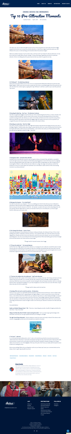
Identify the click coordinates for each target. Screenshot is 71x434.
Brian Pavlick (28, 19)
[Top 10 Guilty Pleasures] (18, 389)
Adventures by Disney (46, 410)
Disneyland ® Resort (45, 405)
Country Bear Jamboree (23, 355)
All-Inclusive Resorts (45, 413)
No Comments (43, 19)
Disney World (31, 355)
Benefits (29, 405)
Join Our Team (30, 407)
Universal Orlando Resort (46, 411)
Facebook (56, 404)
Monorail (44, 355)
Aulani (42, 408)
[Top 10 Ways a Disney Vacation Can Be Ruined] (53, 389)
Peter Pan (49, 355)
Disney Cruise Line (45, 407)
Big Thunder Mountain (14, 355)
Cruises (42, 414)
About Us (29, 404)
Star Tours (54, 355)
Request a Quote (31, 408)
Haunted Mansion (38, 355)
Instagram (56, 405)
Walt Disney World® (45, 404)
